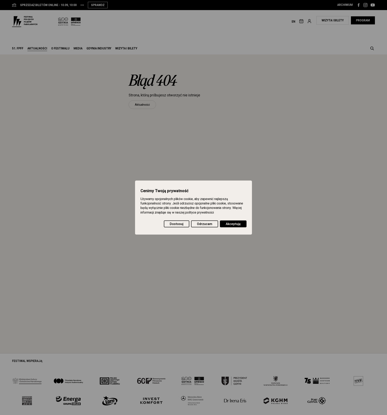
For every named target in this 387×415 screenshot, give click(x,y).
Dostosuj (176, 224)
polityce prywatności (199, 212)
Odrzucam (204, 224)
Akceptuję (233, 224)
